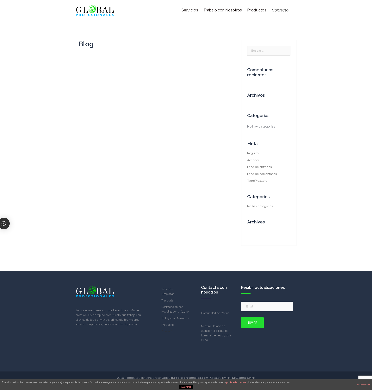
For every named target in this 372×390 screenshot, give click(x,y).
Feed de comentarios (262, 174)
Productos (256, 10)
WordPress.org (257, 180)
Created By (232, 378)
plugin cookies (363, 384)
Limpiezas (167, 293)
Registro (253, 153)
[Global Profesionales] (95, 10)
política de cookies (236, 382)
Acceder (253, 160)
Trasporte (167, 300)
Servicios (190, 10)
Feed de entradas (259, 167)
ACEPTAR (186, 387)
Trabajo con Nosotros (222, 10)
